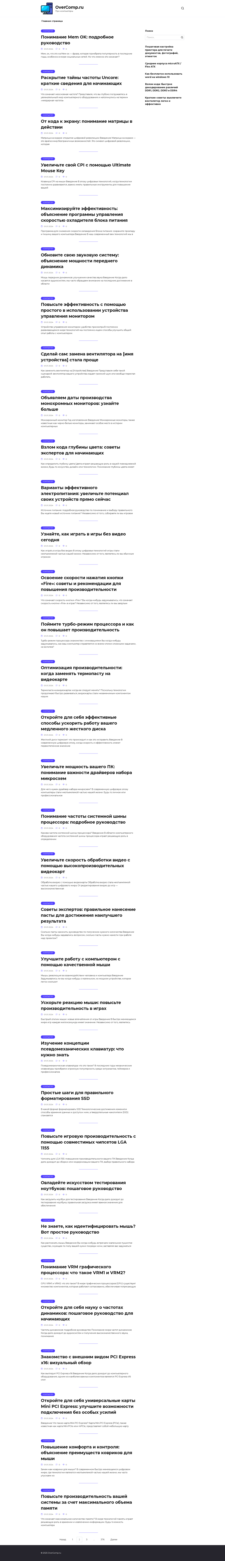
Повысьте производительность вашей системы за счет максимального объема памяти (86, 1502)
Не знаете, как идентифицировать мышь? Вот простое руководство (88, 1229)
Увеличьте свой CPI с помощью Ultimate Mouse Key (86, 167)
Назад (63, 1539)
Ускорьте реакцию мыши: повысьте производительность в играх (81, 1005)
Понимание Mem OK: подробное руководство (77, 40)
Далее (113, 1539)
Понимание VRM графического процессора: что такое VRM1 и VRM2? (83, 1269)
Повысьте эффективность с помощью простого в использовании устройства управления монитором (84, 310)
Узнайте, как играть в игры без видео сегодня (83, 536)
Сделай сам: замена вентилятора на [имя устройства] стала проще (87, 356)
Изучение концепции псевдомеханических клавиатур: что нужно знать (82, 1049)
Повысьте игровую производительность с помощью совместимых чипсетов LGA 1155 (88, 1142)
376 (102, 1539)
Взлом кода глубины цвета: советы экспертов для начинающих (80, 450)
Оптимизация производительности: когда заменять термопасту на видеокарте (81, 673)
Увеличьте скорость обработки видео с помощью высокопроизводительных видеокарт (85, 865)
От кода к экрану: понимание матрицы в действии (86, 124)
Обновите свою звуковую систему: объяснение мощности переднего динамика (80, 260)
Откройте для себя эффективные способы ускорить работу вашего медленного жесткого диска (79, 723)
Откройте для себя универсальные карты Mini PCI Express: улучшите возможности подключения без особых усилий (88, 1406)
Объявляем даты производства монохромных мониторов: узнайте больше (80, 403)
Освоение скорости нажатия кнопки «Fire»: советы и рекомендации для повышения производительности (82, 583)
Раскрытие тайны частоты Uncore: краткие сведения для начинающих (81, 80)
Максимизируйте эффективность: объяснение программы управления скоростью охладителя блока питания (84, 214)
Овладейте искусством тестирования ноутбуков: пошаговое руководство (83, 1185)
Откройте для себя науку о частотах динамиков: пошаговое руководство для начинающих (87, 1313)
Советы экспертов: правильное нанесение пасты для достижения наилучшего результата (88, 915)
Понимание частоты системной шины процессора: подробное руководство (83, 819)
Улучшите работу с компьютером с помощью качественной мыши (80, 961)
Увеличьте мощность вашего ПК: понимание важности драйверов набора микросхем (86, 772)
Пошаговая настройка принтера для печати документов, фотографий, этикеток (161, 51)
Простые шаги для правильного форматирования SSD (77, 1095)
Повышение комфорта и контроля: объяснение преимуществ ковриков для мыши (86, 1452)
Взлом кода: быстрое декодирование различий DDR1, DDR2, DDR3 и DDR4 (161, 87)
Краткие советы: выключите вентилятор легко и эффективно (163, 100)
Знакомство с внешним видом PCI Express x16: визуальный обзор (88, 1359)
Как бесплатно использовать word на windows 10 (163, 75)
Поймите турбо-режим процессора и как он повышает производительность (87, 627)
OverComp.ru (69, 7)
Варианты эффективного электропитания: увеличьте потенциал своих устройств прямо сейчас (85, 493)
